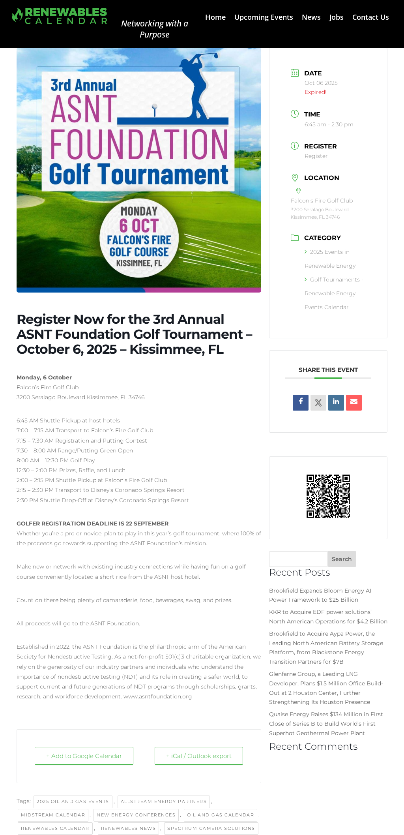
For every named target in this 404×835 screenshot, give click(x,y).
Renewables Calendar (55, 828)
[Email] (354, 403)
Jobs (336, 18)
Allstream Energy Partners (164, 801)
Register (316, 155)
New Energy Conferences (136, 815)
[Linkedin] (336, 403)
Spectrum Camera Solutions (211, 828)
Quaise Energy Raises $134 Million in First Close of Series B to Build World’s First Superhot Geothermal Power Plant (326, 724)
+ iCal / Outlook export (199, 756)
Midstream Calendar (53, 815)
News (311, 18)
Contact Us (370, 18)
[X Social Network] (318, 403)
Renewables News (128, 828)
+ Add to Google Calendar (84, 756)
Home (215, 18)
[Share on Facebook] (301, 403)
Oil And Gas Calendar (220, 815)
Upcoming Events (263, 18)
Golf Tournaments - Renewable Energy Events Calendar (334, 293)
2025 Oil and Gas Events (73, 801)
